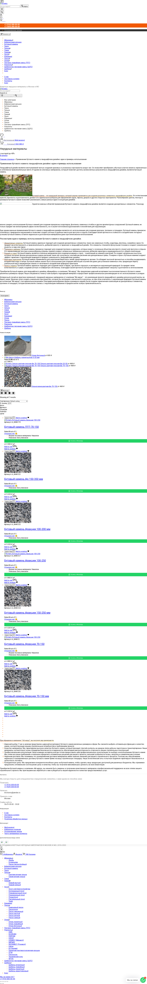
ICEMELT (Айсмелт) (16, 940)
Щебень (7, 69)
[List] (9, 393)
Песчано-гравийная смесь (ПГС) (17, 63)
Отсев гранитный (15, 922)
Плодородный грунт (17, 895)
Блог (6, 71)
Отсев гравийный (16, 924)
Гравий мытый (14, 883)
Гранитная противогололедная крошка (24, 950)
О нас (6, 77)
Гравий (7, 52)
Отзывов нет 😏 (10, 434)
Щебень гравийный (17, 967)
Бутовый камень (11, 44)
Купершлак (13, 862)
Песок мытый (14, 914)
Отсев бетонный (15, 926)
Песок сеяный (14, 918)
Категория (4, 296)
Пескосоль (13, 955)
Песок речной (14, 916)
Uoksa (11, 946)
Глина (6, 50)
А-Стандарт (13, 948)
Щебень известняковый (18, 971)
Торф (11, 901)
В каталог (4, 156)
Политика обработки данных (15, 819)
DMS (10, 932)
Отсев (6, 61)
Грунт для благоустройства (19, 889)
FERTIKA (12, 936)
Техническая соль (16, 957)
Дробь (11, 860)
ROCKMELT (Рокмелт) (17, 944)
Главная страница (7, 159)
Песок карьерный (16, 911)
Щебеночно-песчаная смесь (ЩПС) (18, 67)
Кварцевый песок (16, 907)
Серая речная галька (17, 877)
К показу (3, 403)
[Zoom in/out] (7, 981)
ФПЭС (11, 959)
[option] (75, 100)
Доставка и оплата (11, 79)
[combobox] (10, 6)
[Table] (13, 393)
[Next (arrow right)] (3, 983)
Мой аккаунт (9, 827)
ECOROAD (12, 934)
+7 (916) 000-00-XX (11, 785)
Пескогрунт (13, 909)
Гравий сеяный (15, 885)
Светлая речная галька (18, 875)
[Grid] (1, 393)
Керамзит (8, 57)
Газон (6, 46)
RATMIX (12, 942)
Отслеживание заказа (13, 30)
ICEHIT (11, 938)
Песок (6, 59)
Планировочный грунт (18, 893)
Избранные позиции (12, 829)
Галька (7, 48)
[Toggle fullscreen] (5, 981)
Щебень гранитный (16, 969)
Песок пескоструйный (18, 864)
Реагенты (8, 65)
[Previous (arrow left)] (1, 983)
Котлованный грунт (16, 891)
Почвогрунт (13, 897)
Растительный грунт (17, 899)
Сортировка (4, 401)
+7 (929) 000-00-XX (11, 787)
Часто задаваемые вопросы (15, 834)
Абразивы (8, 40)
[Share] (3, 981)
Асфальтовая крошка (12, 42)
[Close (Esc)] (1, 981)
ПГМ (10, 952)
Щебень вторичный (17, 965)
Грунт (6, 54)
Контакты (8, 81)
